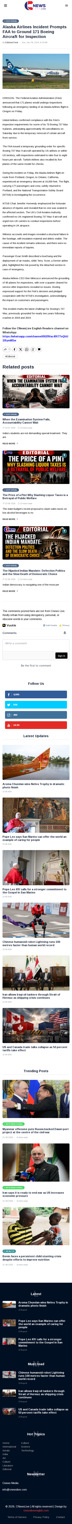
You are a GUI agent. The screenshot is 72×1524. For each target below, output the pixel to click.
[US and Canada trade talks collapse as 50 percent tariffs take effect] (36, 1025)
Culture (6, 1461)
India (5, 1454)
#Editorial (10, 356)
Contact (60, 1517)
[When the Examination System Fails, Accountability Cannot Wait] (36, 391)
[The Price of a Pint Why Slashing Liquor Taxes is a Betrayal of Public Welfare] (36, 467)
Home (6, 1442)
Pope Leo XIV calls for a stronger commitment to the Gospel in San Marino (40, 1342)
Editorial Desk (11, 42)
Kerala (6, 1450)
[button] (10, 6)
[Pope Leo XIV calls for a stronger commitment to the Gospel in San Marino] (36, 867)
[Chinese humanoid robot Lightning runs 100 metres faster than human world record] (36, 920)
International (9, 1446)
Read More (9, 443)
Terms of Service (16, 1517)
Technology (27, 1450)
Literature (8, 1465)
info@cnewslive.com (15, 1489)
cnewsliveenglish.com (36, 1510)
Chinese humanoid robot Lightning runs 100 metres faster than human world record (41, 1375)
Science (25, 1446)
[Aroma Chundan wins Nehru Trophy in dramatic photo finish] (36, 762)
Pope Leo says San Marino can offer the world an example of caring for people (41, 1324)
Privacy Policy (41, 1517)
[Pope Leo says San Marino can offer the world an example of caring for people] (36, 815)
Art (4, 1458)
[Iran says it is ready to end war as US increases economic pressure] (36, 1162)
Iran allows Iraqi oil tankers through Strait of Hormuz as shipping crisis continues (41, 1394)
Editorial (7, 1469)
